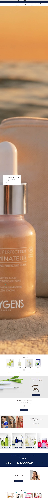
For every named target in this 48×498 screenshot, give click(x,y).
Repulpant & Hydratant (5, 447)
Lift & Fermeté (42, 447)
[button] (3, 284)
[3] (28, 372)
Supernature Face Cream (28, 367)
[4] (29, 372)
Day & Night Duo (38, 367)
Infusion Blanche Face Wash (19, 367)
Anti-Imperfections (30, 447)
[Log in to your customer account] (40, 3)
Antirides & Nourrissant (18, 447)
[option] (24, 180)
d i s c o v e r (7, 182)
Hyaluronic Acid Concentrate (10, 367)
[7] (10, 372)
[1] (27, 372)
